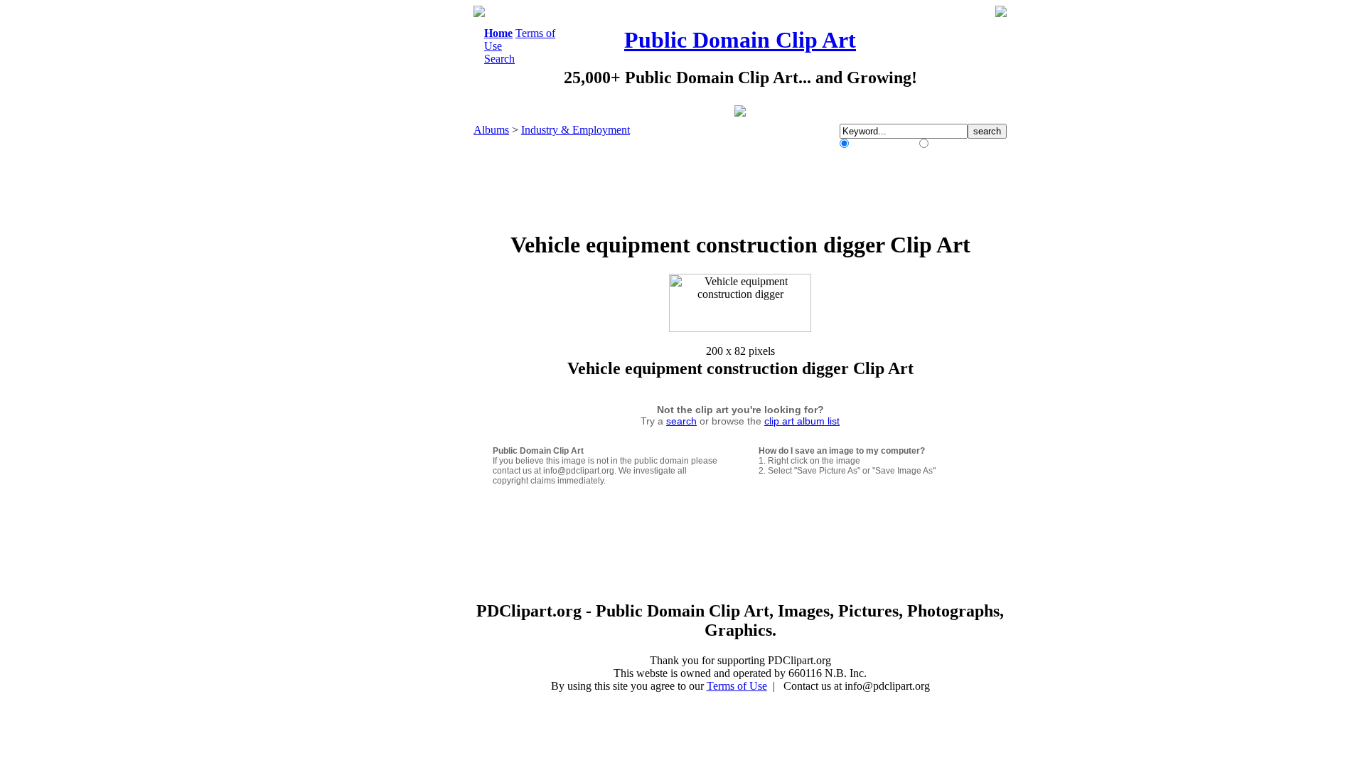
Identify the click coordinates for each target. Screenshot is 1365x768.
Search (499, 59)
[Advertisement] (415, 219)
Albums (491, 130)
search (681, 421)
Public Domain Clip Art (740, 40)
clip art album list (802, 421)
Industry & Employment (575, 130)
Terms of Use (737, 686)
